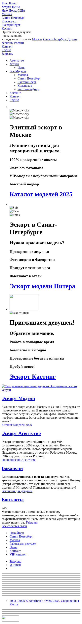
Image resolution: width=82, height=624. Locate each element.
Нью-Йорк (17, 533)
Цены (16, 7)
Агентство (17, 60)
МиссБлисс (9, 3)
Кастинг (7, 28)
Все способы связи (14, 526)
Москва (7, 14)
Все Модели (18, 71)
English (6, 50)
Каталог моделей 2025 (41, 194)
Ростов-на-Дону (28, 89)
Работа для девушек (23, 543)
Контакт (7, 46)
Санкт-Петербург (13, 17)
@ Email (15, 564)
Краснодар (9, 21)
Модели (18, 398)
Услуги (6, 7)
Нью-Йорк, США (13, 10)
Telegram (31, 522)
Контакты (13, 499)
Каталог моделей (17, 424)
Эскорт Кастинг (33, 376)
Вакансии (12, 468)
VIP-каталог (18, 554)
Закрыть (7, 53)
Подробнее (18, 459)
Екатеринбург (11, 25)
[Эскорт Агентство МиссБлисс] (41, 389)
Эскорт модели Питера (42, 286)
